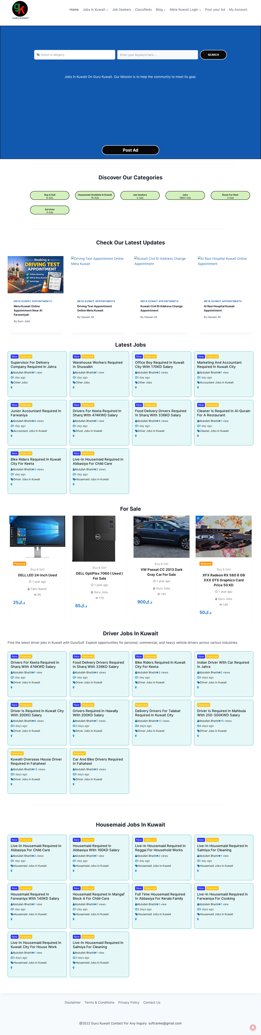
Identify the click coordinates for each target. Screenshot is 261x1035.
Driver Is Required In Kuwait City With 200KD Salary (37, 713)
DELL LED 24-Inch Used (37, 575)
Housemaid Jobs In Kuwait (92, 479)
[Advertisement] (130, 112)
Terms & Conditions (99, 1002)
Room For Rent (230, 194)
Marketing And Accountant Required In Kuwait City (219, 364)
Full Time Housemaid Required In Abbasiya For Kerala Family (160, 896)
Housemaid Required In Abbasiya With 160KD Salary (96, 848)
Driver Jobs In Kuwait (89, 430)
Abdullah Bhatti (22, 372)
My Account (238, 9)
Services (50, 209)
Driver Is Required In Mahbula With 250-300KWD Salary (221, 713)
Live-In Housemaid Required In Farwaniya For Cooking (222, 896)
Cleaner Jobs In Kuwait (214, 430)
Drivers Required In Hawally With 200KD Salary (95, 713)
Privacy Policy (128, 1002)
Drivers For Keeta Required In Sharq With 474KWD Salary (97, 413)
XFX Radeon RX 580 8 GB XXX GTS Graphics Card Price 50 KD (224, 580)
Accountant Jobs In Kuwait (216, 382)
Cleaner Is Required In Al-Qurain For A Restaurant (223, 413)
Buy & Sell (49, 194)
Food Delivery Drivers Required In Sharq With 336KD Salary (160, 413)
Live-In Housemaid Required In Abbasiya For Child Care (98, 461)
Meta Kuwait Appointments (33, 301)
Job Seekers (121, 9)
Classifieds (143, 9)
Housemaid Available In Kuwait (95, 194)
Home (74, 9)
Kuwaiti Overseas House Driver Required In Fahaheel (36, 761)
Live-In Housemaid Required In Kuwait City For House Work (36, 945)
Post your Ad (215, 9)
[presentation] (35, 274)
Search (213, 54)
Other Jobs (21, 382)
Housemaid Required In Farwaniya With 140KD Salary (35, 896)
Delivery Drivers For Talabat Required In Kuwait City (158, 713)
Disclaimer (73, 1002)
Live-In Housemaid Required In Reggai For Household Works (160, 848)
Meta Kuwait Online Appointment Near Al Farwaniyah (28, 310)
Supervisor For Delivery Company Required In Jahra (33, 364)
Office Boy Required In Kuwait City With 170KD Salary (159, 364)
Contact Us (151, 1002)
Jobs (185, 194)
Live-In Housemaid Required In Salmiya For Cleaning (222, 848)
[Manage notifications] (253, 1027)
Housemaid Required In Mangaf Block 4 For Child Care (99, 896)
